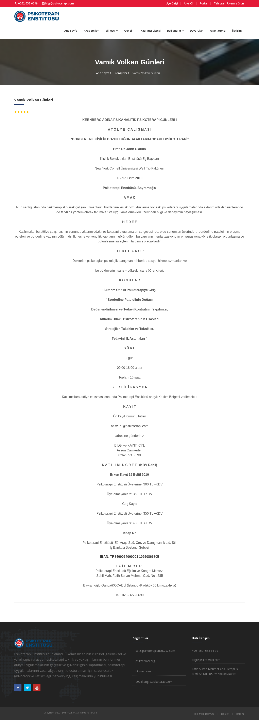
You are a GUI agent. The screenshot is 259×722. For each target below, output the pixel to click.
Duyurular (196, 30)
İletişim (237, 30)
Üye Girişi (172, 3)
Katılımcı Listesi (151, 30)
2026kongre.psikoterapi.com (154, 682)
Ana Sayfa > (104, 73)
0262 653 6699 (28, 3)
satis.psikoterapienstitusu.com (155, 651)
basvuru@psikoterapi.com (129, 426)
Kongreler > (122, 73)
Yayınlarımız (217, 30)
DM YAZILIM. (69, 712)
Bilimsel (110, 30)
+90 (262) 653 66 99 (205, 651)
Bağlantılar (174, 30)
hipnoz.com (143, 671)
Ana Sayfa (70, 30)
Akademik (90, 30)
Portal (203, 3)
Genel (128, 30)
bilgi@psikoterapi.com (59, 3)
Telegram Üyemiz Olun (229, 3)
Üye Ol (188, 3)
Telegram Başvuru (204, 714)
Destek (225, 714)
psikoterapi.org (145, 661)
